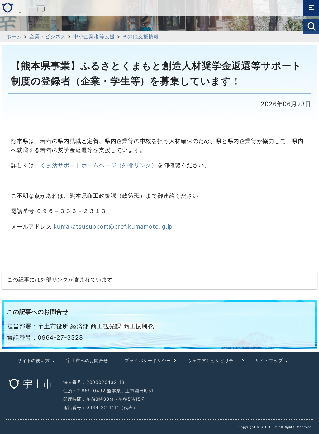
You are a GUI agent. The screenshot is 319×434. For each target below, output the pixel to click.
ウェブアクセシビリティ (213, 360)
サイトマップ (269, 360)
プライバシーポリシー (148, 360)
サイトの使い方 (33, 360)
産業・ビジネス (47, 36)
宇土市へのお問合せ (87, 360)
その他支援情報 (140, 36)
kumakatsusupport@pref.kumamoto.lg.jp (113, 226)
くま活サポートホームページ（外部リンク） (98, 165)
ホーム (14, 36)
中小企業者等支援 (94, 36)
